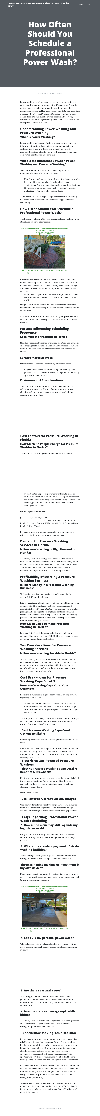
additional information (58, 114)
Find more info (35, 636)
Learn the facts (43, 219)
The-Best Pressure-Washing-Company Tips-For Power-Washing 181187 (38, 4)
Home (81, 4)
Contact (90, 4)
